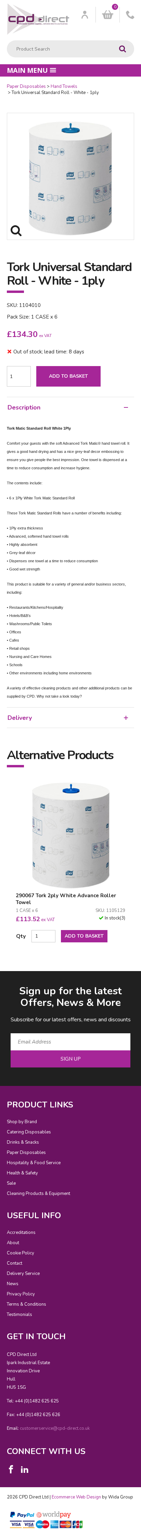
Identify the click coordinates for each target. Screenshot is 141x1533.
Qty (21, 936)
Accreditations (21, 1232)
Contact (14, 1263)
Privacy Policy (21, 1294)
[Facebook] (11, 1469)
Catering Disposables (29, 1132)
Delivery (20, 718)
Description (24, 407)
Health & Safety (22, 1173)
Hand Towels (64, 86)
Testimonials (19, 1315)
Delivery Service (23, 1273)
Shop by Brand (22, 1122)
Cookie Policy (20, 1253)
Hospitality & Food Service (34, 1163)
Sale (11, 1183)
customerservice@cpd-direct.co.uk (55, 1428)
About (13, 1243)
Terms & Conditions (26, 1304)
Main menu (27, 70)
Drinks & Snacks (23, 1142)
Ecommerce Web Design (76, 1497)
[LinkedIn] (25, 1469)
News (12, 1284)
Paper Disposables (26, 86)
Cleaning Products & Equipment (38, 1194)
